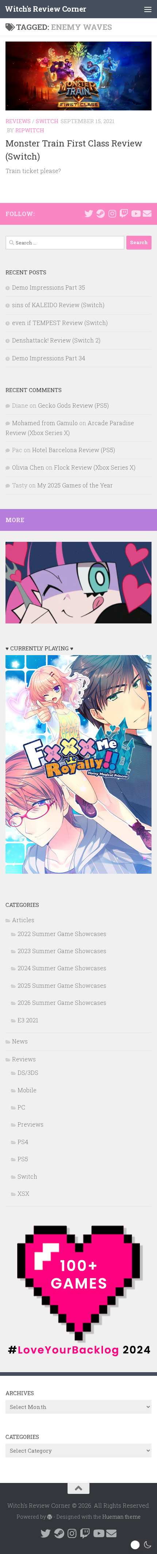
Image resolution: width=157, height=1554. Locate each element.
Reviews (18, 121)
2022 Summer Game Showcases (62, 934)
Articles (23, 920)
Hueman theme (121, 1516)
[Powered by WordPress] (49, 1516)
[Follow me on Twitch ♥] (123, 213)
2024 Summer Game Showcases (62, 968)
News (20, 1041)
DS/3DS (28, 1072)
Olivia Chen (28, 467)
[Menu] (148, 9)
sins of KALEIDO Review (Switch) (58, 305)
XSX (23, 1193)
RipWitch (29, 130)
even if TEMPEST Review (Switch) (60, 322)
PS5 (23, 1159)
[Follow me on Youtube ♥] (135, 213)
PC (21, 1107)
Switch (47, 121)
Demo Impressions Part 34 (48, 358)
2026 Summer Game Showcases (62, 1002)
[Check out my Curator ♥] (100, 213)
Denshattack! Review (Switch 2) (56, 340)
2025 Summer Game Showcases (62, 985)
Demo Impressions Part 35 (48, 287)
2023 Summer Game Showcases (62, 951)
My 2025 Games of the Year (75, 485)
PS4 (23, 1142)
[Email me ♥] (147, 213)
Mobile (27, 1090)
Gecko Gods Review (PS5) (73, 405)
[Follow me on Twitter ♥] (88, 213)
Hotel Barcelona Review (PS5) (73, 450)
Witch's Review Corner (45, 9)
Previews (30, 1124)
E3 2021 (28, 1020)
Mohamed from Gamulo (45, 423)
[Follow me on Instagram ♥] (112, 213)
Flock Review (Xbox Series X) (94, 467)
